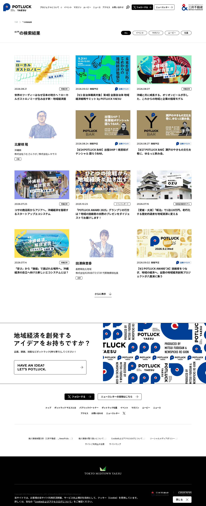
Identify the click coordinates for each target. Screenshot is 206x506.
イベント (68, 7)
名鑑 (186, 32)
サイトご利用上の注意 (94, 444)
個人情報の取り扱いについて (91, 438)
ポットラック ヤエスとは (65, 407)
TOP (16, 22)
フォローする (142, 7)
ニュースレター (162, 7)
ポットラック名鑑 (109, 407)
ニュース (97, 7)
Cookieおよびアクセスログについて (126, 438)
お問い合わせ (118, 7)
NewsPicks (64, 438)
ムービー (87, 7)
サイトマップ (115, 444)
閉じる (179, 499)
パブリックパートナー (88, 407)
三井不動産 (51, 438)
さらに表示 (100, 294)
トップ (48, 407)
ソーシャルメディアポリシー (162, 438)
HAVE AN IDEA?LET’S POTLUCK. (31, 367)
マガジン (77, 7)
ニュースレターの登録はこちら (116, 396)
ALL (126, 32)
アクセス (106, 7)
